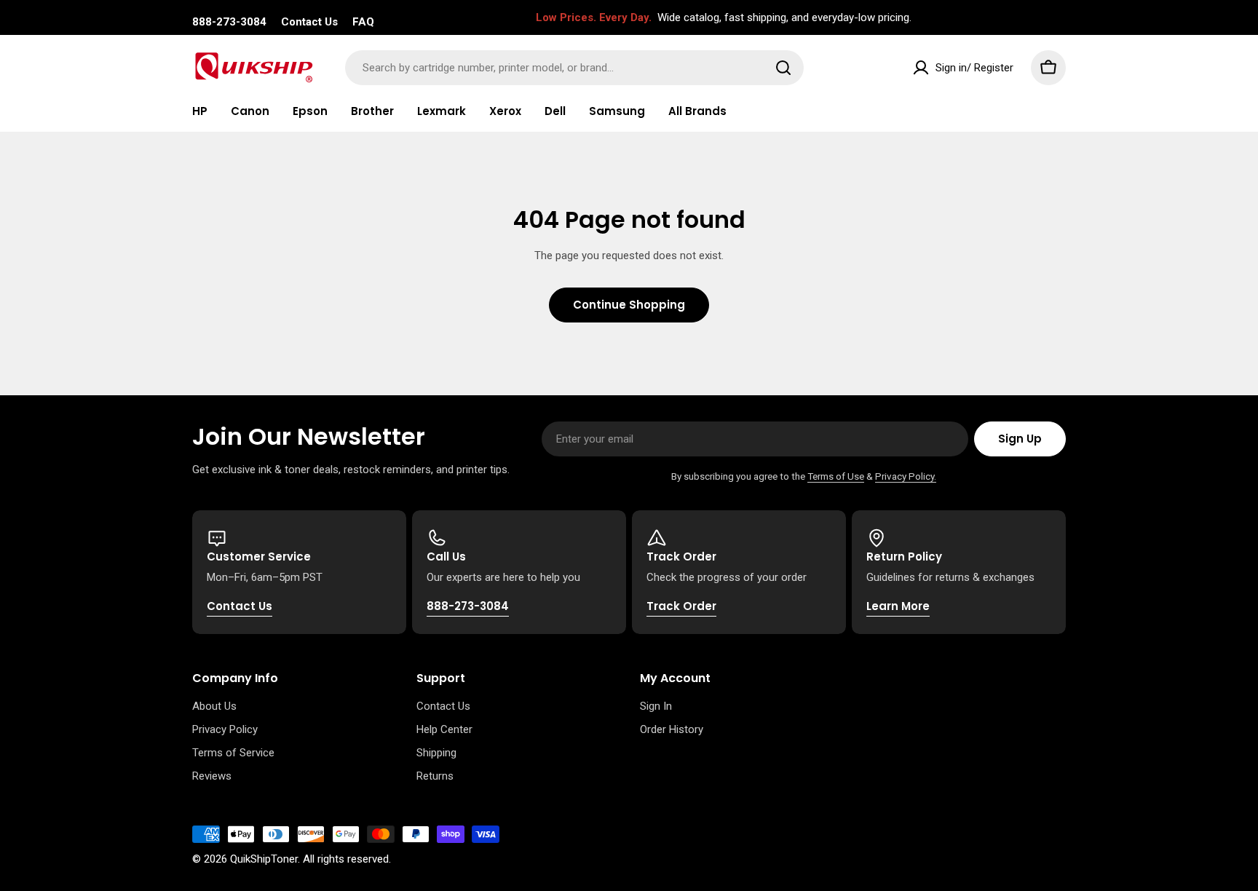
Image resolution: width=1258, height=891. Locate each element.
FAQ (363, 21)
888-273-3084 (229, 21)
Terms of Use (835, 476)
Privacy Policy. (905, 476)
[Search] (783, 67)
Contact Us (309, 21)
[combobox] (574, 67)
